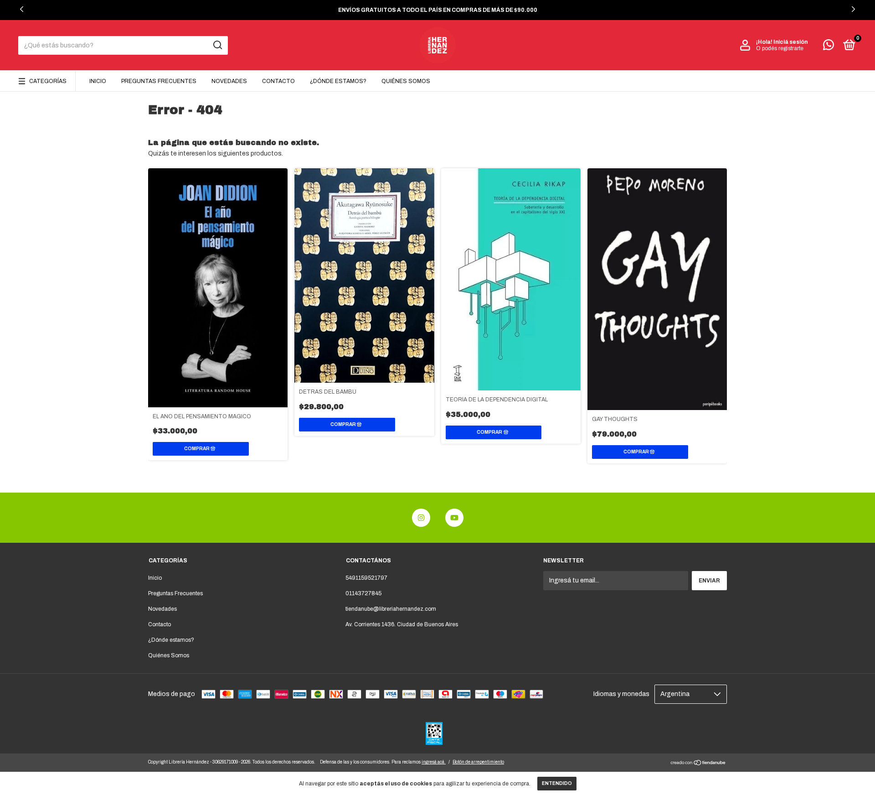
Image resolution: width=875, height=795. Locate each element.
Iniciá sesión (790, 42)
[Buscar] (217, 45)
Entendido (557, 783)
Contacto (278, 81)
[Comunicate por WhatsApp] (828, 47)
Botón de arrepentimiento (478, 761)
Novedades (229, 81)
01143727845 (363, 593)
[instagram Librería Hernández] (421, 518)
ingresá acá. (434, 761)
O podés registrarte (779, 48)
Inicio (97, 81)
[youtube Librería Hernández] (454, 518)
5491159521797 (366, 578)
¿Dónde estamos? (338, 81)
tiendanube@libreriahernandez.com (390, 609)
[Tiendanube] (698, 763)
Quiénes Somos (405, 81)
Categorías (48, 81)
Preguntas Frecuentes (158, 81)
